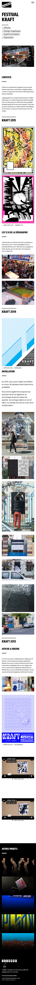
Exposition (9, 38)
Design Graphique (12, 31)
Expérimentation (12, 34)
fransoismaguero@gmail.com (11, 978)
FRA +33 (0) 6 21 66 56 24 (8, 980)
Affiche (7, 28)
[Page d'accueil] (6, 7)
